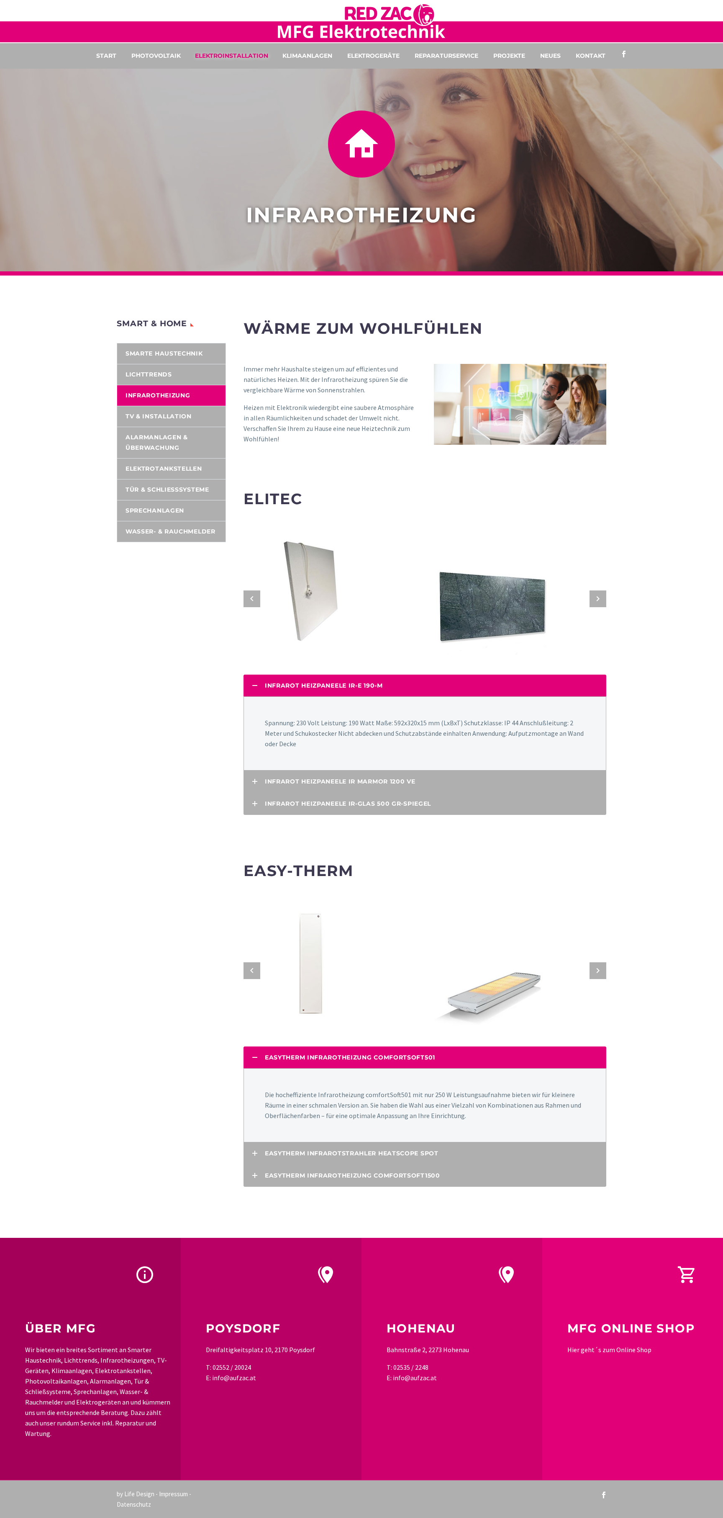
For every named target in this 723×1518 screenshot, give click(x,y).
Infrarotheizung (158, 395)
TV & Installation (159, 416)
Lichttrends (149, 374)
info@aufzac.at (234, 1378)
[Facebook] (603, 1495)
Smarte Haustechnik (164, 353)
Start (106, 55)
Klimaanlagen (307, 55)
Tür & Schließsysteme (167, 489)
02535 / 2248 (410, 1367)
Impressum (173, 1494)
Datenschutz (134, 1504)
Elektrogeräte (373, 55)
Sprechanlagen (155, 510)
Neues (550, 55)
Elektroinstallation (231, 55)
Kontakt (590, 55)
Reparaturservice (446, 55)
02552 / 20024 (232, 1367)
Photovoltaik (156, 55)
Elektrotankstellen (164, 468)
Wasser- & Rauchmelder (170, 531)
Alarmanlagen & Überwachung (157, 442)
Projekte (509, 55)
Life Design (139, 1494)
